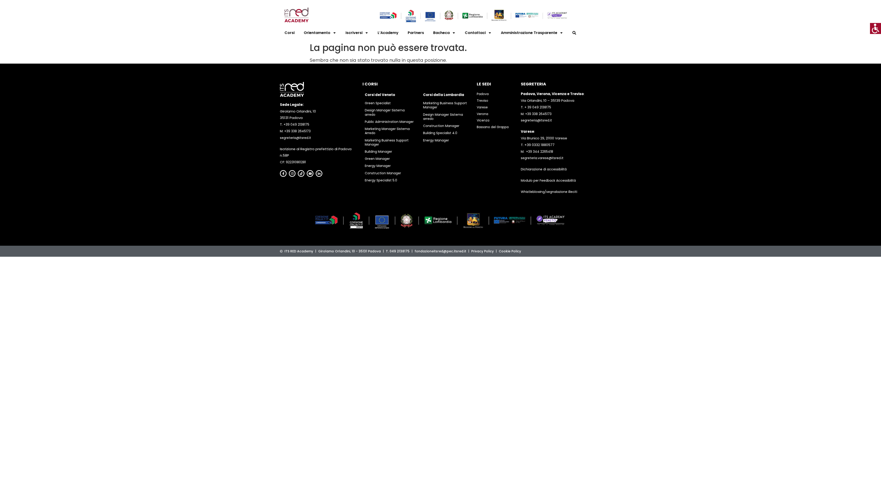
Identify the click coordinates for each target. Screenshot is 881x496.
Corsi (289, 32)
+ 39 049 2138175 (537, 107)
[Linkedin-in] (319, 173)
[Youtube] (310, 173)
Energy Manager (378, 165)
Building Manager (378, 151)
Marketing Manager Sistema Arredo (387, 131)
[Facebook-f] (283, 173)
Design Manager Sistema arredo (385, 112)
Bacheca (441, 32)
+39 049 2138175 (296, 124)
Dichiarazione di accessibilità (544, 169)
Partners (416, 32)
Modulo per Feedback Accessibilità (548, 180)
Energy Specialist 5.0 (381, 180)
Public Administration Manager (389, 121)
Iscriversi (354, 32)
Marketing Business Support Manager (387, 142)
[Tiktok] (301, 173)
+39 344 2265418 (539, 151)
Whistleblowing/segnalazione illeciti (549, 191)
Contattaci (475, 32)
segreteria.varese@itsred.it (542, 158)
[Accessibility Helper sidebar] (875, 28)
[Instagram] (292, 173)
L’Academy (388, 32)
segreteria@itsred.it (295, 137)
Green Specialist (378, 103)
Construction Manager (383, 173)
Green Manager (377, 158)
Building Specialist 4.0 (440, 133)
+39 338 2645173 (297, 131)
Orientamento (317, 32)
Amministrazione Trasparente (529, 32)
